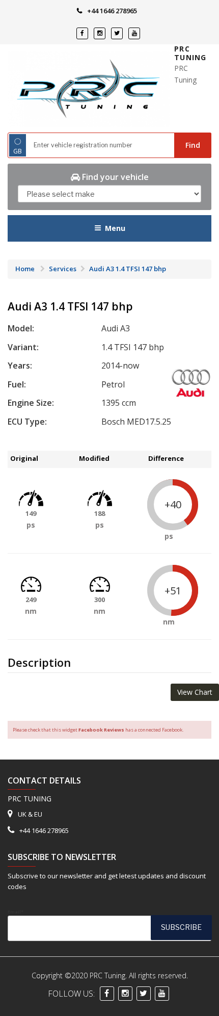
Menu (115, 228)
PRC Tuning (190, 53)
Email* (15, 911)
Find (192, 145)
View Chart (194, 692)
